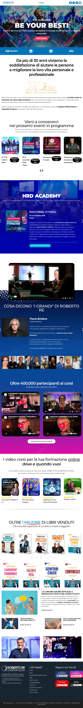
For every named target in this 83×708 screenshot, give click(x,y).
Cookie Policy (59, 702)
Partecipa (41, 38)
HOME (31, 670)
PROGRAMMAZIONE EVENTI (38, 675)
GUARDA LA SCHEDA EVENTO (40, 245)
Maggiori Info (14, 160)
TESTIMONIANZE (34, 682)
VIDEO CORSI (33, 680)
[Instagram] (73, 2)
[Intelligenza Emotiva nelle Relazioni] (53, 623)
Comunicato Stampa (35, 687)
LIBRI (30, 677)
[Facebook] (70, 2)
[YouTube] (80, 2)
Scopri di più (46, 610)
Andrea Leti (43, 704)
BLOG (31, 672)
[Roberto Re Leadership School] (8, 2)
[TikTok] (76, 2)
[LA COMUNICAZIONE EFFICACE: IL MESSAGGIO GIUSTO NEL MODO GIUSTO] (20, 603)
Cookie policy (33, 690)
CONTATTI (32, 685)
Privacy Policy (33, 692)
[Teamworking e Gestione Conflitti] (10, 623)
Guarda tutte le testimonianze (41, 441)
